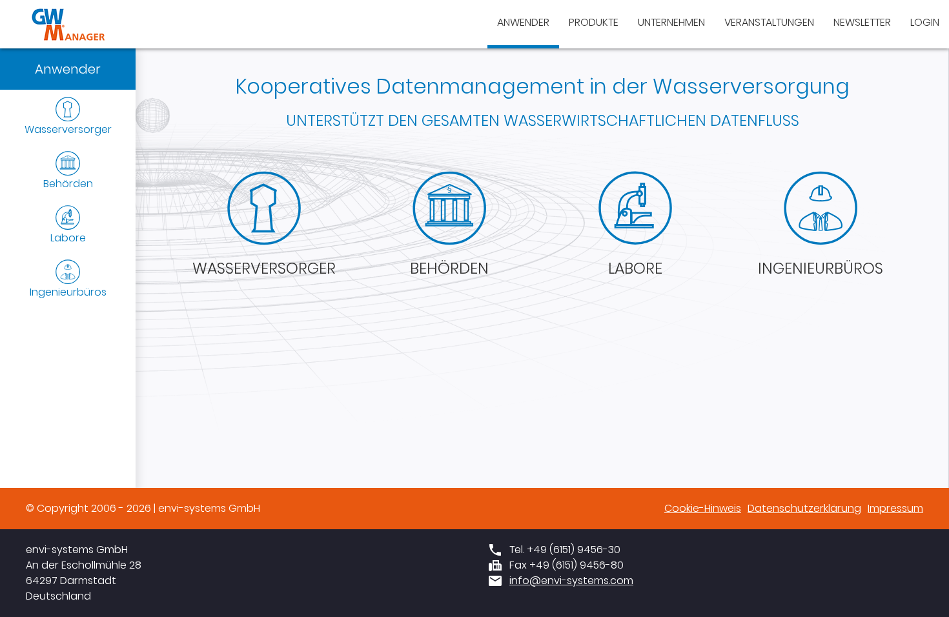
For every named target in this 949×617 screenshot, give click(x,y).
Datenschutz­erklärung (804, 508)
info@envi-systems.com (571, 580)
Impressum (895, 508)
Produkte (593, 22)
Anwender (523, 22)
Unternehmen (671, 22)
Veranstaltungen (769, 22)
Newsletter (862, 22)
